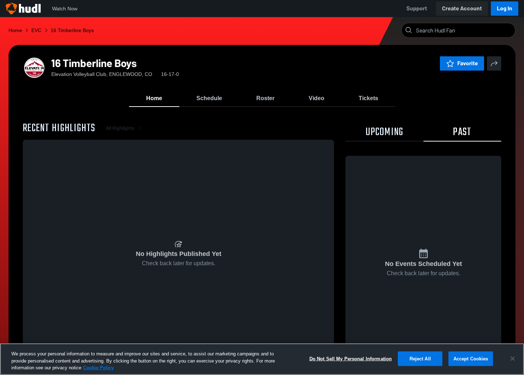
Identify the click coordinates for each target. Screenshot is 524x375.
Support (416, 8)
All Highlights (120, 128)
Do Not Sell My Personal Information (350, 358)
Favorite (467, 63)
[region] (262, 359)
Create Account (462, 8)
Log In (504, 8)
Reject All (420, 358)
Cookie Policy (98, 367)
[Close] (512, 358)
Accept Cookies (470, 358)
